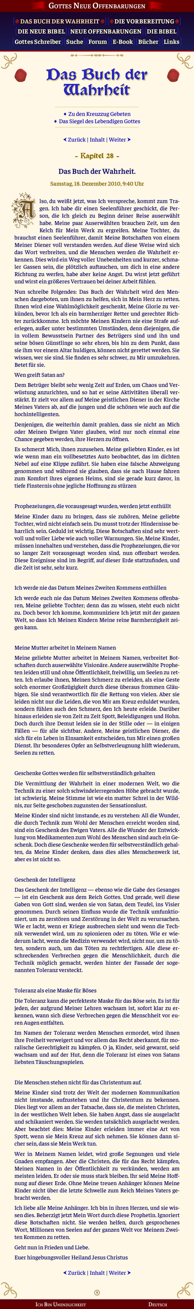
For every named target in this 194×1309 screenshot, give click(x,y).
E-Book (123, 41)
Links (171, 41)
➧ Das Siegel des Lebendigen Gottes (97, 120)
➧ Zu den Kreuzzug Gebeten (97, 113)
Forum (97, 41)
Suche (74, 41)
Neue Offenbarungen (106, 31)
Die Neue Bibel (41, 31)
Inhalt (97, 139)
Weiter (120, 139)
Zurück (74, 139)
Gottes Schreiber (38, 41)
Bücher (148, 41)
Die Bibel (161, 31)
